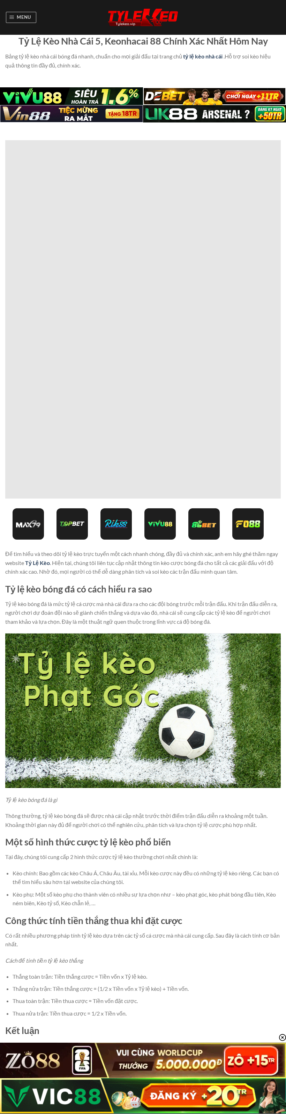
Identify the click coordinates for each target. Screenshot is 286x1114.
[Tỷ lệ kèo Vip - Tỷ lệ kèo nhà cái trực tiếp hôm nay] (143, 17)
